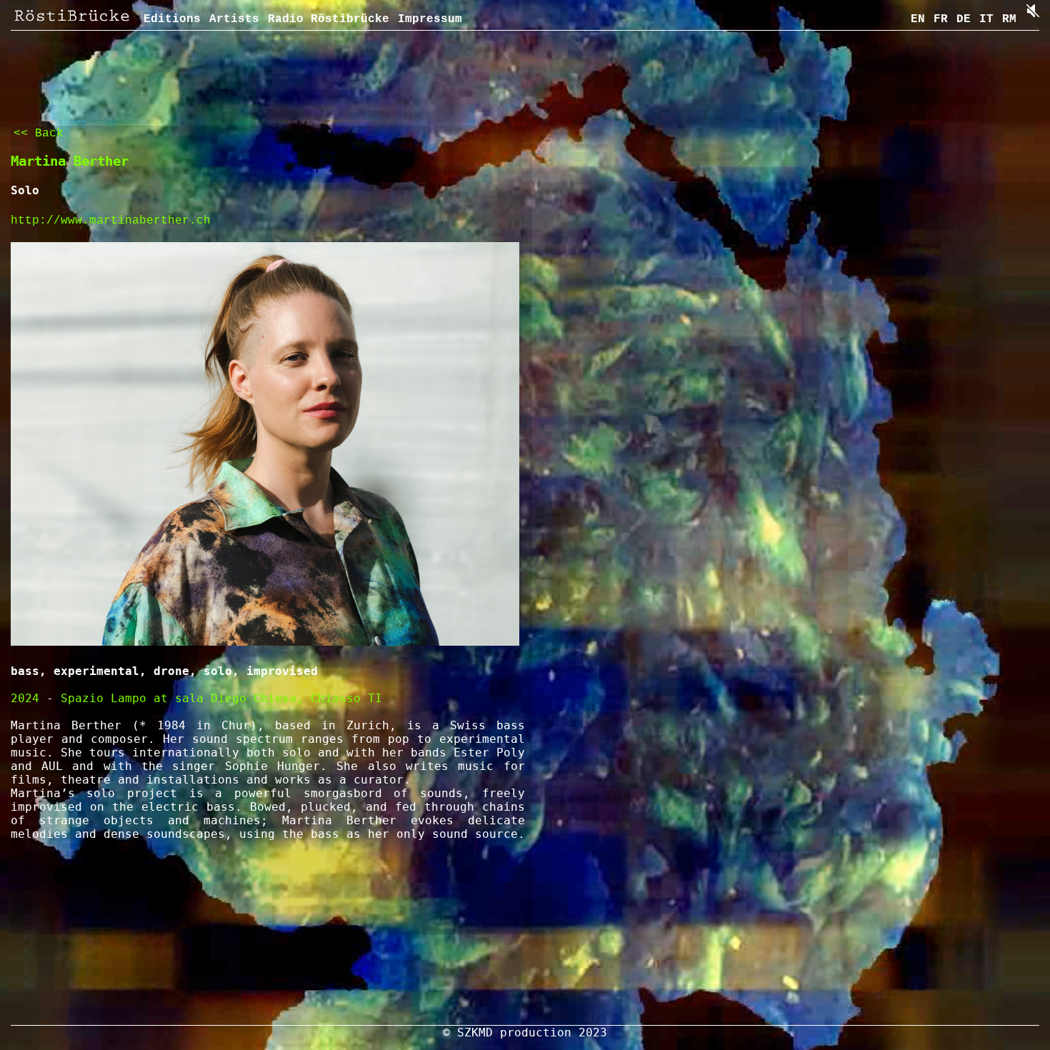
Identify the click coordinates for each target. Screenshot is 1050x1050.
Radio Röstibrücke (328, 19)
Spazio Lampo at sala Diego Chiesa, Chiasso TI (221, 698)
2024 (25, 698)
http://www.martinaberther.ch (111, 220)
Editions (172, 19)
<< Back (39, 133)
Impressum (430, 19)
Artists (234, 19)
